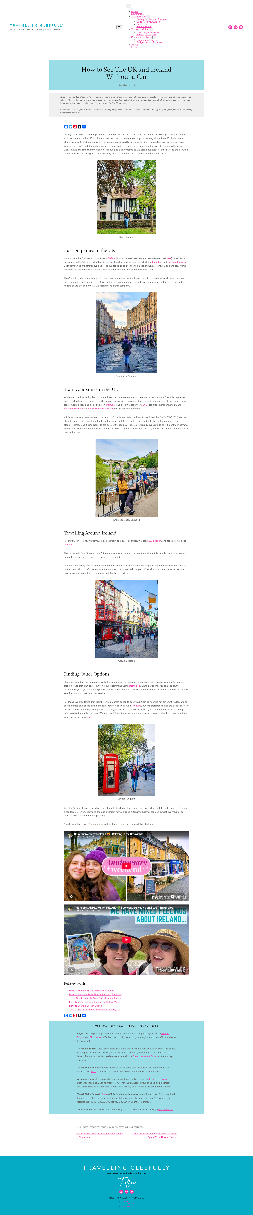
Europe (85, 1127)
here (169, 258)
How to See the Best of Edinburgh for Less (92, 990)
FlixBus (111, 258)
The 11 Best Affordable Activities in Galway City (95, 1009)
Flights (80, 1037)
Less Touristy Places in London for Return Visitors (95, 1002)
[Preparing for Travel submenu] (154, 37)
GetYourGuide (165, 1109)
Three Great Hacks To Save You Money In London (95, 998)
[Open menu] (119, 27)
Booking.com (166, 1079)
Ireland (110, 1127)
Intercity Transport (97, 1127)
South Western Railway (100, 408)
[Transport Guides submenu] (151, 29)
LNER (145, 404)
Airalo (103, 1094)
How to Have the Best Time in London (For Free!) (95, 994)
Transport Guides (122, 1127)
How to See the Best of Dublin (85, 1005)
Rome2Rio (134, 685)
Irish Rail (68, 544)
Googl (164, 1033)
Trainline (110, 404)
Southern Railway (73, 408)
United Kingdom (138, 1127)
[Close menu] (128, 6)
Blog (78, 1127)
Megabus (157, 262)
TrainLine (136, 705)
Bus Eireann (154, 540)
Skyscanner (96, 1037)
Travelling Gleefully (37, 25)
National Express (177, 262)
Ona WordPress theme (136, 1198)
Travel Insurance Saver (145, 1056)
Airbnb (152, 1079)
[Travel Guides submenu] (148, 16)
